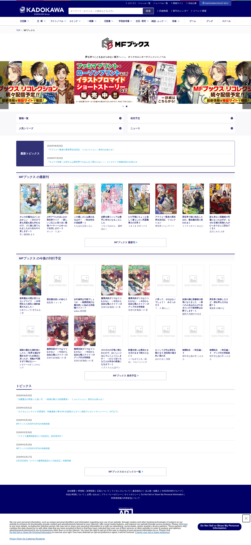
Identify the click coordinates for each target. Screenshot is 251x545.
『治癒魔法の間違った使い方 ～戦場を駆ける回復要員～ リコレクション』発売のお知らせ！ (60, 399)
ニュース (135, 128)
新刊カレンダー (181, 11)
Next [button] (246, 85)
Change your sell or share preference (152, 532)
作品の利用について (75, 494)
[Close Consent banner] (246, 518)
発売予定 (135, 118)
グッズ (209, 21)
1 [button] (123, 106)
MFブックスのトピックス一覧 (125, 471)
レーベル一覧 (162, 3)
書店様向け (138, 491)
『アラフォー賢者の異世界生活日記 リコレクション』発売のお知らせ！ (81, 149)
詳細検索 (163, 11)
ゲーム (193, 21)
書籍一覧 (24, 118)
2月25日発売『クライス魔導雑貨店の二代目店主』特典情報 (43, 461)
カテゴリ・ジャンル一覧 (139, 3)
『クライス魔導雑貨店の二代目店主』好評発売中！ (39, 436)
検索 (148, 11)
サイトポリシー (131, 494)
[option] (125, 82)
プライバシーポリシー (111, 494)
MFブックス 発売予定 (124, 375)
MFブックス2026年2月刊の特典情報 (33, 448)
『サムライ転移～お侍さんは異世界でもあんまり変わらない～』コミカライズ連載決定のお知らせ (92, 162)
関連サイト (178, 3)
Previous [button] (4, 85)
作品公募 (192, 3)
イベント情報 (199, 11)
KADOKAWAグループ (172, 491)
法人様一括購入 (152, 491)
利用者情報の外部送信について (125, 498)
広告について (103, 491)
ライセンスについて (121, 491)
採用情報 (90, 491)
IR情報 (81, 491)
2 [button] (127, 106)
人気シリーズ (26, 128)
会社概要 (71, 491)
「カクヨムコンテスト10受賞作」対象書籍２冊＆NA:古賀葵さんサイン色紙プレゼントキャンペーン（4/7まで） (67, 411)
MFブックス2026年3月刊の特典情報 (33, 424)
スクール (226, 21)
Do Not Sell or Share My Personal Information (162, 494)
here (185, 524)
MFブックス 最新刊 (124, 242)
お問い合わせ (93, 494)
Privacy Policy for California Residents (27, 539)
